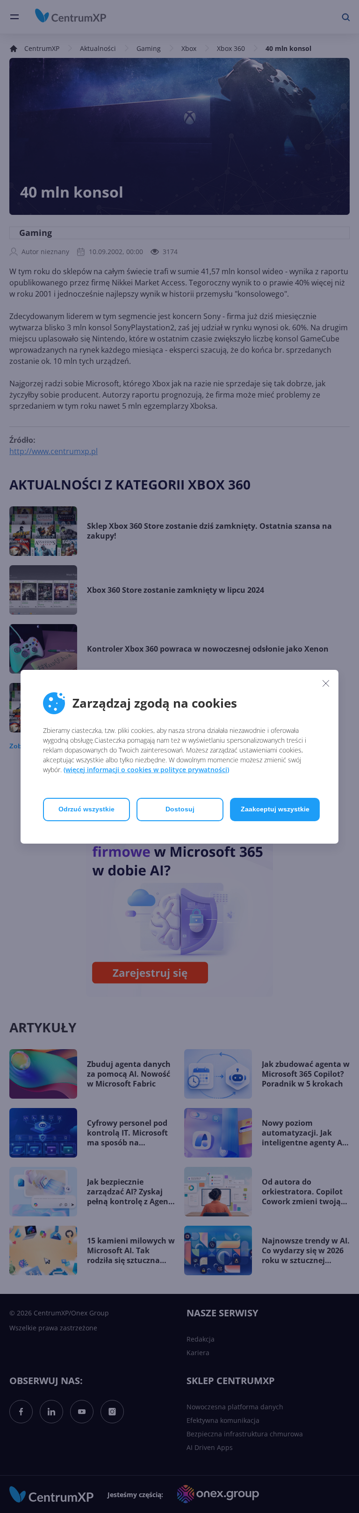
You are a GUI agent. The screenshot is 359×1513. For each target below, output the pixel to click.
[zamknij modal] (325, 683)
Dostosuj (179, 809)
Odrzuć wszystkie (86, 809)
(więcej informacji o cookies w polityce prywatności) (146, 769)
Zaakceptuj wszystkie (275, 809)
